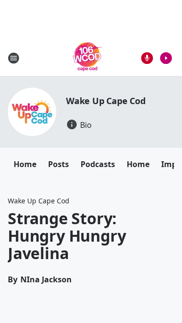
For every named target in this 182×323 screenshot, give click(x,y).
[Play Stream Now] (166, 58)
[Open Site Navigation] (13, 58)
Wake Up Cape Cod (106, 101)
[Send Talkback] (147, 58)
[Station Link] (88, 58)
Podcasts (98, 164)
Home (25, 164)
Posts (58, 164)
